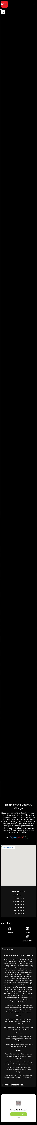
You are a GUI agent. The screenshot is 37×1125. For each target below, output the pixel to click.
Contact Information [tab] (13, 1085)
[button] (34, 4)
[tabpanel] (18, 1017)
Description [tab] (8, 949)
